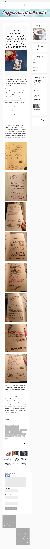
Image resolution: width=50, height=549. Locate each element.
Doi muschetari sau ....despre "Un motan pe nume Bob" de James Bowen (15, 459)
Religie (35, 70)
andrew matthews (9, 425)
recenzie (12, 434)
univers (19, 436)
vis (6, 438)
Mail (8, 494)
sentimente (8, 436)
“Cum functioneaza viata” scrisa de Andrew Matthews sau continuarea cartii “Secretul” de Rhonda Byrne (16, 38)
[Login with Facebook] (6, 475)
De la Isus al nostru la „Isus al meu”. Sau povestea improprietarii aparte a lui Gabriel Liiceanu (24, 461)
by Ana (19, 73)
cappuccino (16, 425)
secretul (23, 434)
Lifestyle (18, 28)
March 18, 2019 (15, 463)
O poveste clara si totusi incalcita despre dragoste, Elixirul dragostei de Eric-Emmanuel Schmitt (7, 461)
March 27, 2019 (12, 73)
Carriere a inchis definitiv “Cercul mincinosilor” (37, 89)
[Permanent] (7, 455)
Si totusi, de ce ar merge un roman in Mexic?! (37, 111)
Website (6, 501)
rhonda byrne (18, 434)
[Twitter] (2, 1)
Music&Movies (36, 67)
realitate (7, 434)
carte (17, 427)
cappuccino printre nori (10, 427)
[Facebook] (4, 1)
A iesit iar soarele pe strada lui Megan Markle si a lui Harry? (38, 81)
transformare (14, 436)
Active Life (35, 59)
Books (12, 28)
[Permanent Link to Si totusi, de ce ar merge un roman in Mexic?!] (36, 108)
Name (8, 488)
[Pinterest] (6, 1)
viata (23, 436)
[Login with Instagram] (9, 475)
